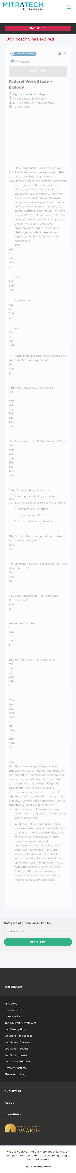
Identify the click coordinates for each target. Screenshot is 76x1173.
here (61, 1151)
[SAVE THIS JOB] (65, 53)
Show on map (45, 102)
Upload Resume (15, 1010)
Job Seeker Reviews (17, 1042)
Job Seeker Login (16, 1055)
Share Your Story (15, 1074)
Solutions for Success (18, 1035)
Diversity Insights (16, 1067)
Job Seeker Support (17, 1061)
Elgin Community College (29, 94)
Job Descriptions (16, 1029)
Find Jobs (11, 1003)
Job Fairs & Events (16, 1048)
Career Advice (14, 1016)
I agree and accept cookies (38, 1167)
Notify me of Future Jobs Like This (27, 923)
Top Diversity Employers (20, 1022)
